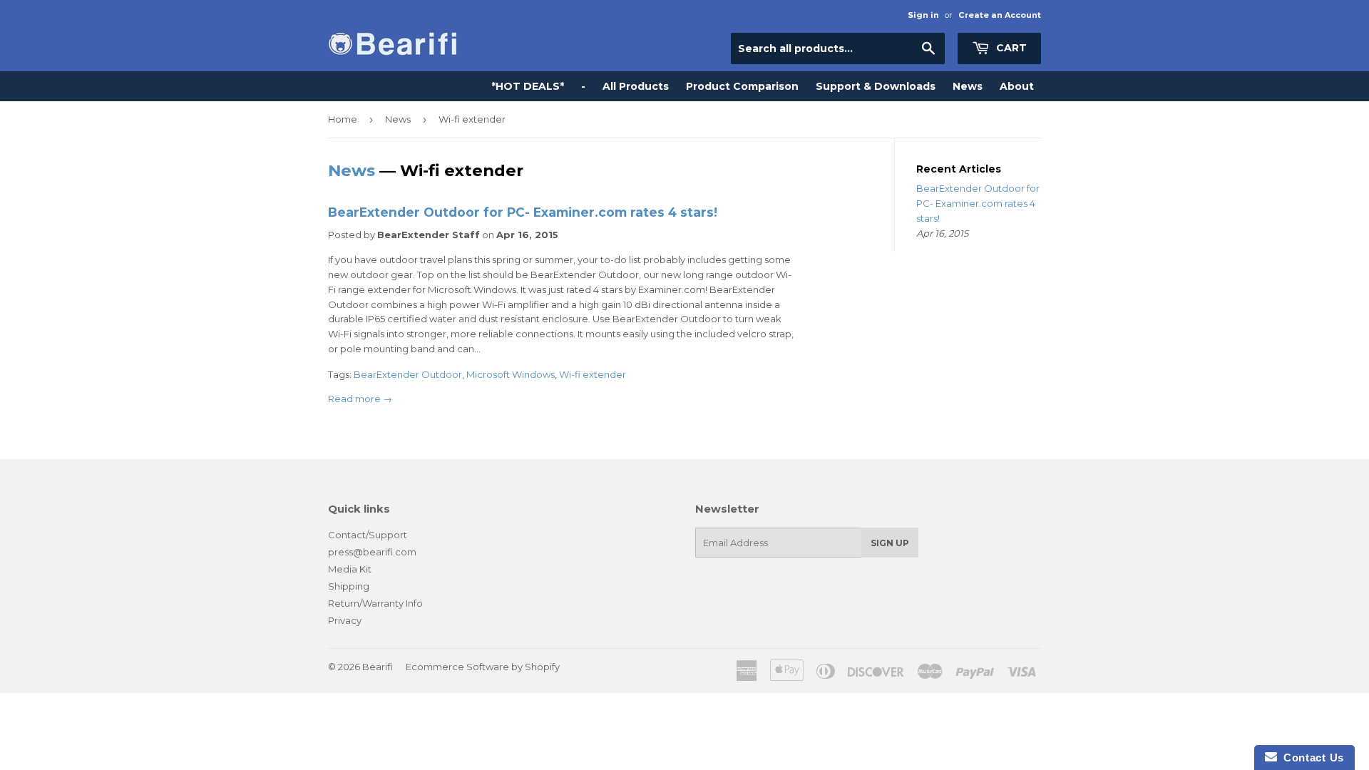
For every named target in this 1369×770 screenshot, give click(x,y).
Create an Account (999, 15)
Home (342, 119)
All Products (636, 86)
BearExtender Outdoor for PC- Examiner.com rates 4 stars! (522, 212)
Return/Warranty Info (375, 603)
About (1017, 86)
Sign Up (890, 543)
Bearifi (377, 666)
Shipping (348, 586)
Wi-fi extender (592, 374)
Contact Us (1310, 757)
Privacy (345, 620)
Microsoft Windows (510, 374)
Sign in (923, 15)
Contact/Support (367, 534)
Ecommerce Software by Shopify (483, 666)
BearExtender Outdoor (408, 374)
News (968, 86)
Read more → (360, 398)
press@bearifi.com (372, 552)
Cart (1010, 47)
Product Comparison (742, 86)
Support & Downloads (875, 86)
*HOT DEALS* (527, 86)
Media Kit (349, 569)
